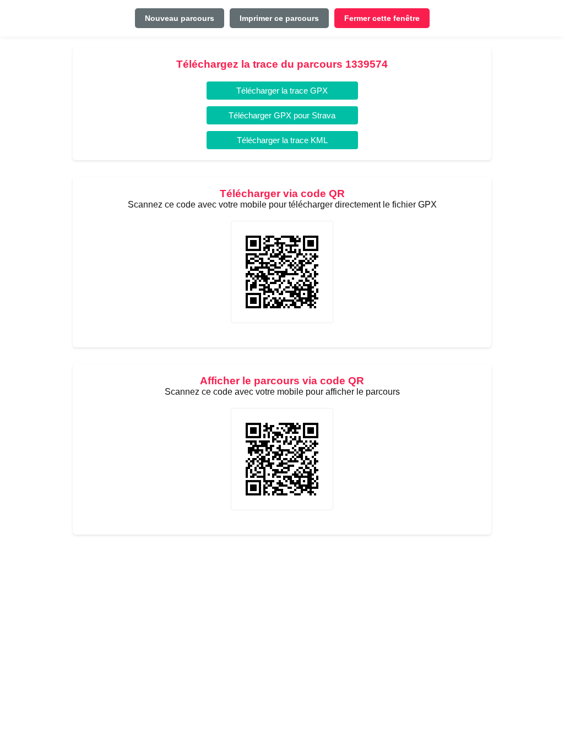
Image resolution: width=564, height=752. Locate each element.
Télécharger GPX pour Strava (282, 115)
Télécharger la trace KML (282, 140)
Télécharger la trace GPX (282, 90)
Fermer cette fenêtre (382, 18)
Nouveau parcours (179, 18)
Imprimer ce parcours (279, 18)
